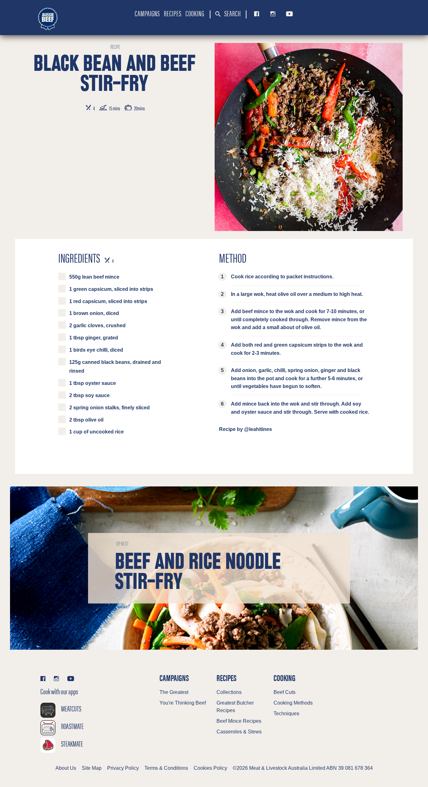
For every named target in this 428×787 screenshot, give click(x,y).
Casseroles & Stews (239, 731)
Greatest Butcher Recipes (235, 706)
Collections (229, 692)
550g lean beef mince (94, 277)
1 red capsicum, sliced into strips (108, 301)
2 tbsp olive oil (86, 419)
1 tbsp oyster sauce (92, 383)
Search (232, 13)
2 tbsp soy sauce (89, 395)
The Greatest (173, 692)
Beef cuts (284, 692)
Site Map (92, 768)
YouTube (288, 13)
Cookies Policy (210, 768)
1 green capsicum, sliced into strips (111, 289)
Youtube (70, 678)
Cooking (194, 13)
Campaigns (147, 13)
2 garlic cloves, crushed (97, 325)
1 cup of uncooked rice (96, 431)
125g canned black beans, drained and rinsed (115, 366)
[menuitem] (147, 13)
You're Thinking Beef (182, 703)
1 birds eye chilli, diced (96, 350)
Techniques (286, 713)
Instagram (271, 13)
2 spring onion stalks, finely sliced (109, 407)
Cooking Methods (293, 703)
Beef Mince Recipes (239, 721)
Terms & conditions (166, 768)
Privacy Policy (123, 768)
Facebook (255, 13)
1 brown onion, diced (94, 313)
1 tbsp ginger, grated (93, 337)
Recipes (172, 13)
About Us (65, 768)
